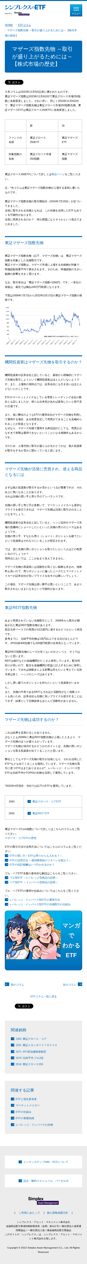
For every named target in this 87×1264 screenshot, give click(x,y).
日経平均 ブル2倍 (30, 1057)
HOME (9, 24)
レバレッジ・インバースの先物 (34, 1124)
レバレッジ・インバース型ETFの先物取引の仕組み (40, 904)
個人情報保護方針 (57, 1212)
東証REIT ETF (41, 813)
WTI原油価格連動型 (31, 1051)
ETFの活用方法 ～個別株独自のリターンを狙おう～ (40, 860)
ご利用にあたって (29, 1212)
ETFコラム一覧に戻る (43, 996)
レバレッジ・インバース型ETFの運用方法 (35, 899)
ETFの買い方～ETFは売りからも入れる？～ (36, 855)
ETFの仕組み (23, 1111)
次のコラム (69, 984)
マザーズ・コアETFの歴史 (20, 838)
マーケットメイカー (28, 1105)
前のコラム (17, 984)
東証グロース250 (29, 1064)
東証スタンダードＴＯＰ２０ (36, 1045)
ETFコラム (24, 24)
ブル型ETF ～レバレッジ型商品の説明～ (34, 877)
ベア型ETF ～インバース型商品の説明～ (34, 882)
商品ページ (58, 174)
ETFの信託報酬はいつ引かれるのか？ (32, 864)
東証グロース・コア (31, 1038)
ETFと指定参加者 (26, 1099)
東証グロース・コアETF (46, 801)
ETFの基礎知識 (25, 1118)
